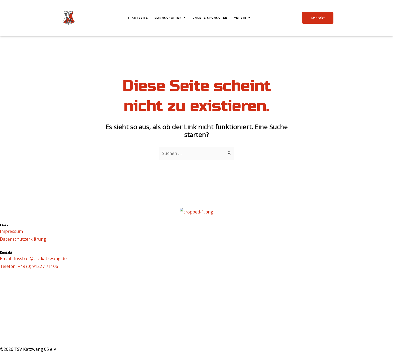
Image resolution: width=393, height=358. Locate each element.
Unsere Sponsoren (210, 17)
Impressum (11, 231)
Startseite (138, 17)
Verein (240, 17)
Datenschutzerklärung (23, 239)
